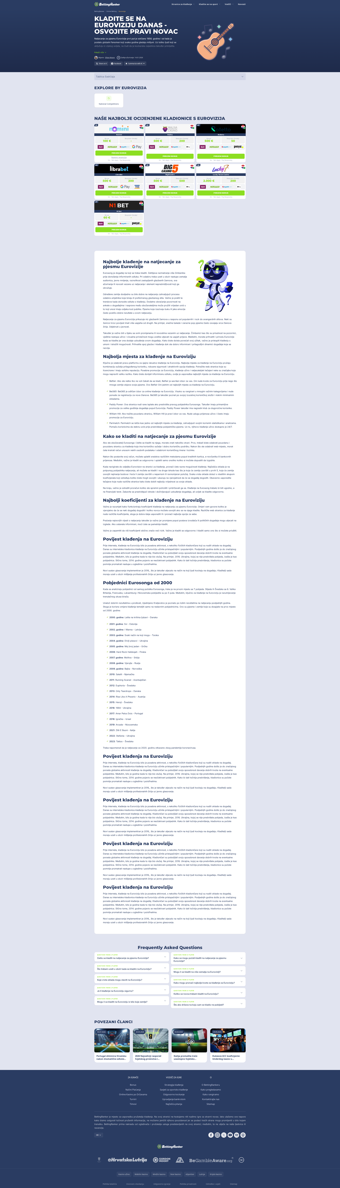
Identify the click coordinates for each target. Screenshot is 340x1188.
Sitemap (211, 1104)
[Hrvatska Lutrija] (128, 1160)
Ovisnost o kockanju (135, 1184)
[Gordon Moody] (161, 1160)
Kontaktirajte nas (210, 1099)
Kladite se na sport (208, 4)
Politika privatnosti (188, 1184)
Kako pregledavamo (211, 1089)
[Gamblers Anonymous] (180, 1160)
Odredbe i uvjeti (213, 1184)
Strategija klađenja (174, 1084)
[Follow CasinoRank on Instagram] (217, 1135)
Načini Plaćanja (133, 1089)
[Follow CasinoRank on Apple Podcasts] (243, 1135)
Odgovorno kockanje (174, 1094)
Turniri (133, 1099)
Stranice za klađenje (182, 4)
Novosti (242, 4)
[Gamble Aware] (211, 1160)
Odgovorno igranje (161, 1184)
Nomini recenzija (119, 157)
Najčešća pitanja (174, 1104)
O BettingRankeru (211, 1084)
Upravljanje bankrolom (173, 1099)
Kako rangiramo (211, 1094)
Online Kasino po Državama (133, 1094)
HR (97, 1135)
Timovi (133, 1104)
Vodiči (228, 4)
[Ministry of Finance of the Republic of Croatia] (99, 1160)
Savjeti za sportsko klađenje (174, 1089)
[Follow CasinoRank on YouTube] (230, 1135)
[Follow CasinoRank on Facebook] (211, 1135)
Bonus (133, 1084)
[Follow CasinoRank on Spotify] (236, 1135)
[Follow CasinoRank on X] (223, 1135)
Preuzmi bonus (119, 153)
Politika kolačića (110, 1184)
